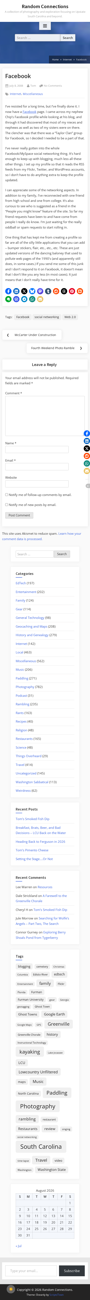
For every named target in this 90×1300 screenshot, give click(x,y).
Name (10, 443)
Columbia (22, 974)
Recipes (21, 721)
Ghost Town (42, 1006)
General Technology (30, 618)
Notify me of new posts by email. (32, 505)
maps (22, 1082)
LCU (21, 1062)
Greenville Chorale (29, 1035)
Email (10, 460)
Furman (36, 992)
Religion (21, 730)
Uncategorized (26, 773)
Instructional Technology (32, 1042)
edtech (59, 974)
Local (19, 652)
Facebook (29, 112)
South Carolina (41, 1146)
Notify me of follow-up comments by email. (40, 495)
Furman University (31, 1000)
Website (11, 477)
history (52, 1034)
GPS (39, 1024)
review (49, 1128)
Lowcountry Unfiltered (38, 1071)
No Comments (53, 86)
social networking (47, 317)
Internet (15, 94)
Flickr (61, 984)
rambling (27, 1119)
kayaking (29, 1051)
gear (52, 1000)
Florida (22, 992)
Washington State (52, 1169)
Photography (25, 687)
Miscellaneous (33, 94)
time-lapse (23, 1160)
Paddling (22, 678)
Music (20, 669)
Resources (45, 887)
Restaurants (24, 739)
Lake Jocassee (55, 1052)
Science (21, 747)
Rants (20, 713)
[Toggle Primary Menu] (45, 26)
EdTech (21, 583)
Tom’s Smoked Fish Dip (32, 819)
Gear (19, 609)
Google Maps (24, 1024)
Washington (24, 1170)
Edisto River (40, 974)
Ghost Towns (27, 1014)
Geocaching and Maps (31, 626)
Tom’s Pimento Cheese (32, 850)
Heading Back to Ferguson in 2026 (40, 841)
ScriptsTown (56, 1294)
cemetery (42, 966)
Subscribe (72, 1271)
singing (66, 1129)
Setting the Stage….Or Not (34, 859)
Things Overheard (28, 756)
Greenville (58, 1024)
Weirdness (23, 790)
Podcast (21, 695)
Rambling (22, 704)
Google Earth (54, 1014)
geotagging (23, 1006)
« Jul (19, 1246)
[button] (8, 291)
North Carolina (28, 1093)
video (58, 1161)
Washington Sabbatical (32, 782)
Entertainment (26, 592)
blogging (24, 966)
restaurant (49, 1119)
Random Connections (45, 6)
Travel (20, 765)
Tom (33, 85)
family (45, 983)
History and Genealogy (32, 635)
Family (20, 600)
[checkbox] (11, 1289)
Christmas (58, 966)
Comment (13, 393)
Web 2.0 (70, 317)
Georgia (64, 999)
